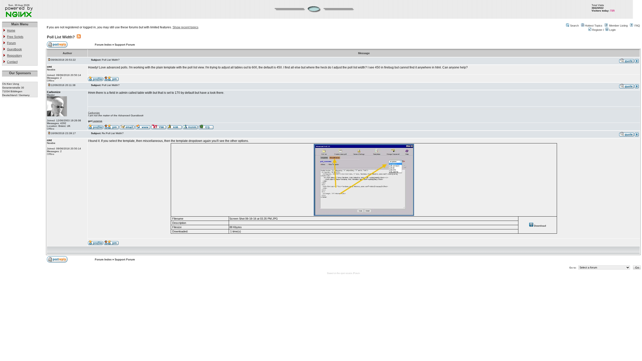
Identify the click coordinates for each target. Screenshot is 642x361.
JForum (356, 273)
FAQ (637, 25)
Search (574, 25)
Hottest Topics (593, 25)
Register (596, 29)
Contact (12, 62)
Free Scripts (15, 37)
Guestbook (14, 49)
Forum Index (103, 44)
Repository (14, 55)
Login (612, 29)
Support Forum (125, 44)
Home (11, 30)
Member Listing (618, 25)
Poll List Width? (61, 37)
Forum (11, 43)
